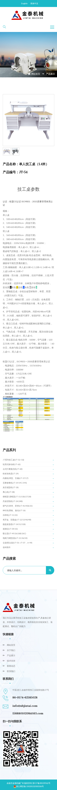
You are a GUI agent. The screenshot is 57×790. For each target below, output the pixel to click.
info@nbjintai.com (24, 705)
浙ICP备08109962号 (41, 783)
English (24, 3)
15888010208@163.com (27, 713)
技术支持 (11, 660)
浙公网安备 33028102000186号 (30, 786)
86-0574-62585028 (24, 697)
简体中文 (34, 3)
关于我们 (11, 650)
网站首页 (35, 73)
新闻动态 (11, 666)
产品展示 (11, 655)
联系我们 (11, 671)
